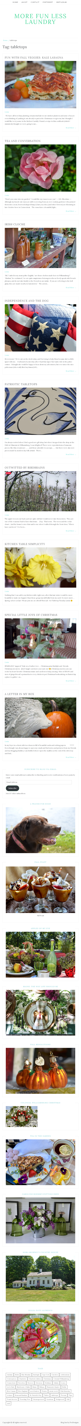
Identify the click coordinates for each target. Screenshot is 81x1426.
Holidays (48, 1383)
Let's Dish (10, 1387)
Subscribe (12, 788)
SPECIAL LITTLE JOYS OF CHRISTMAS (31, 615)
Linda (7, 112)
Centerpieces (11, 1379)
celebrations (65, 1375)
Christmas (47, 1379)
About (24, 2)
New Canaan (11, 1391)
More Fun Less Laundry (40, 18)
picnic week (53, 1391)
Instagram (61, 2)
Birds (17, 1375)
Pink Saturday (65, 1391)
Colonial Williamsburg (61, 1379)
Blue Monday (26, 1375)
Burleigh (36, 1375)
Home (15, 2)
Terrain (63, 1395)
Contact (35, 2)
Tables (46, 1395)
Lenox (63, 1383)
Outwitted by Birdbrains (25, 467)
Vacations (49, 1399)
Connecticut (11, 1383)
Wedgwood (60, 1399)
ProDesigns (74, 1422)
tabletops (54, 1395)
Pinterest (48, 2)
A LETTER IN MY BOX (19, 694)
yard (8, 1403)
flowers (30, 1383)
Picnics (44, 1391)
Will (68, 1399)
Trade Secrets (12, 1399)
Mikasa (41, 1387)
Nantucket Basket (53, 1387)
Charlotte (22, 1379)
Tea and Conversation (23, 141)
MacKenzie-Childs (23, 1387)
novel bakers (34, 1391)
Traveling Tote (25, 1399)
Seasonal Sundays (21, 1395)
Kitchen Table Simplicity (25, 544)
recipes (9, 1395)
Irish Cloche (15, 224)
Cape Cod (45, 1375)
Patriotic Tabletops (21, 384)
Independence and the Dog (27, 300)
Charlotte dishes (35, 1379)
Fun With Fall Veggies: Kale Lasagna (34, 57)
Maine (34, 1387)
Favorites (21, 1383)
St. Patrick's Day (35, 1395)
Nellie (64, 1387)
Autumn (9, 1375)
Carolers (55, 1375)
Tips (70, 1395)
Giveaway (39, 1383)
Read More (71, 128)
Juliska (56, 1383)
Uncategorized (38, 1399)
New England (22, 1391)
